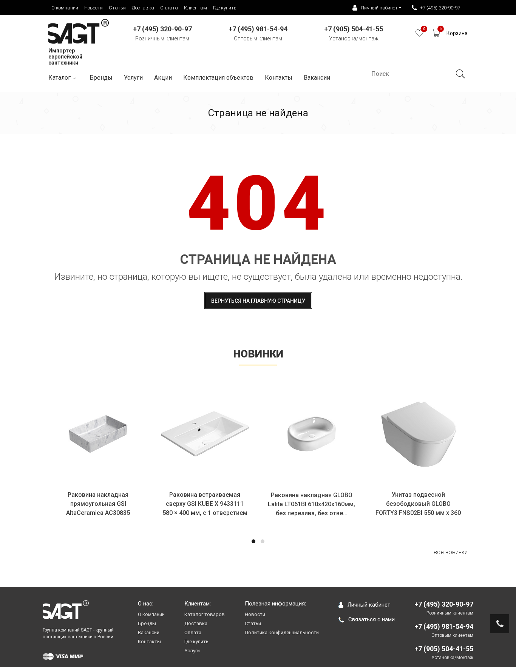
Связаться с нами (371, 619)
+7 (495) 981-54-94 (443, 626)
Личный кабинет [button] (379, 8)
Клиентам (195, 8)
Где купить (224, 8)
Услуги (133, 77)
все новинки (451, 552)
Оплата (169, 8)
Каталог (59, 77)
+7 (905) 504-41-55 (443, 649)
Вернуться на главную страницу (258, 301)
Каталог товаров (204, 614)
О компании (64, 8)
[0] (419, 35)
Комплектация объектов (218, 77)
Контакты (278, 77)
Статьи (117, 8)
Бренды (101, 77)
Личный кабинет (369, 604)
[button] (253, 541)
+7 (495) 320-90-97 (440, 8)
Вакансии (148, 632)
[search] (460, 74)
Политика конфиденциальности (282, 632)
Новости (93, 8)
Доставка (143, 8)
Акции (163, 77)
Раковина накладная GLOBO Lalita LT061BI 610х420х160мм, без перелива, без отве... (311, 504)
